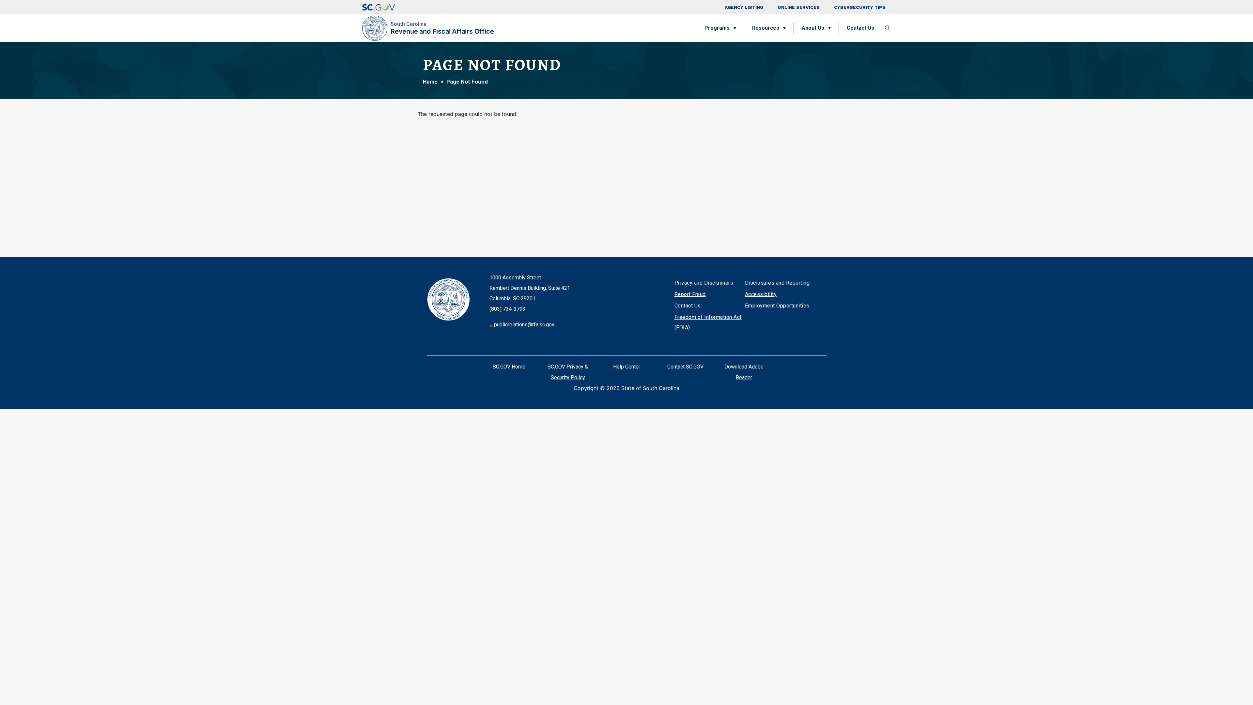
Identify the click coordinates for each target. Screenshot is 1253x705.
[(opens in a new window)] (378, 7)
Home (430, 82)
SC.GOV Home (509, 367)
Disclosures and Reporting (777, 283)
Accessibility (761, 294)
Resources (765, 28)
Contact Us (860, 28)
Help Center (626, 367)
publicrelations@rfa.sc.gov (524, 324)
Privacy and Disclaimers (704, 283)
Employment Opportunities (777, 306)
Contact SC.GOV (685, 367)
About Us (813, 28)
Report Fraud (690, 294)
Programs (717, 28)
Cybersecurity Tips (860, 7)
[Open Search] (887, 28)
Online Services (799, 7)
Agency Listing (744, 7)
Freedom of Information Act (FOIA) (708, 322)
